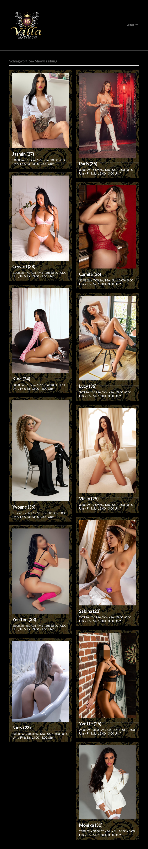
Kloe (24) (21, 378)
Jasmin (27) (23, 154)
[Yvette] (107, 675)
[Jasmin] (40, 110)
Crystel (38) (23, 266)
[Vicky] (107, 450)
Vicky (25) (89, 498)
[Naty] (40, 681)
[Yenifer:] (40, 571)
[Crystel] (40, 218)
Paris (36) (88, 163)
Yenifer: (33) (24, 619)
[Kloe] (40, 330)
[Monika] (107, 782)
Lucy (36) (88, 386)
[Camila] (107, 227)
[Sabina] (107, 563)
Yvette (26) (90, 723)
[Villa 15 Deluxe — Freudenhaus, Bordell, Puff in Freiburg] (73, 25)
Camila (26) (90, 274)
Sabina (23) (90, 611)
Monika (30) (91, 825)
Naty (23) (21, 727)
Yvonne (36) (23, 507)
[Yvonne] (40, 450)
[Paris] (107, 115)
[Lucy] (107, 338)
